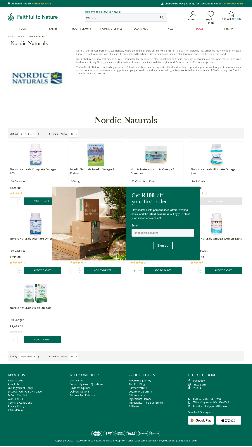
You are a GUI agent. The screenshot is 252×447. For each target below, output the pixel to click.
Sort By (13, 133)
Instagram (200, 384)
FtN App (229, 28)
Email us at (210, 406)
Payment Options (80, 388)
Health (52, 28)
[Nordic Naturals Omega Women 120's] (216, 223)
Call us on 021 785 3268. (207, 399)
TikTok (197, 388)
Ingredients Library (140, 399)
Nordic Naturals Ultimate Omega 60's (35, 238)
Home (11, 36)
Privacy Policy (16, 406)
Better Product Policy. (231, 3)
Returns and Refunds (82, 395)
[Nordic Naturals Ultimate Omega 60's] (35, 223)
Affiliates (134, 406)
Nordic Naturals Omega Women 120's (216, 238)
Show (64, 134)
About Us (13, 384)
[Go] (161, 17)
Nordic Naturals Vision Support (30, 308)
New (170, 28)
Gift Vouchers (137, 395)
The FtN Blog (137, 384)
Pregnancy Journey (140, 380)
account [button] (193, 19)
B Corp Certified (17, 395)
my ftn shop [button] (210, 21)
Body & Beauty (81, 28)
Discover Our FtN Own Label (25, 391)
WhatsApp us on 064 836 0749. (211, 403)
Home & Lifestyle (111, 28)
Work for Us (15, 399)
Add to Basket (42, 201)
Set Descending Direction (39, 134)
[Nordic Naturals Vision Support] (35, 292)
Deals (199, 28)
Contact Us (76, 380)
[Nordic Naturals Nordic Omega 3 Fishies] (95, 153)
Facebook (199, 380)
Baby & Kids (141, 28)
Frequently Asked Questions (86, 384)
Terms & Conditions (20, 402)
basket (231, 19)
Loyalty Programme (141, 391)
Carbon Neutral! (41, 3)
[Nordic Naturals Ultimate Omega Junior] (216, 153)
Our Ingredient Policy (20, 388)
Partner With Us (138, 388)
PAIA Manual (15, 410)
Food (22, 28)
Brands (21, 36)
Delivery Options (79, 391)
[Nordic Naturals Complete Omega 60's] (35, 153)
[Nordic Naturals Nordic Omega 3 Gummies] (156, 153)
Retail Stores (15, 380)
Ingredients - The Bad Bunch (146, 402)
